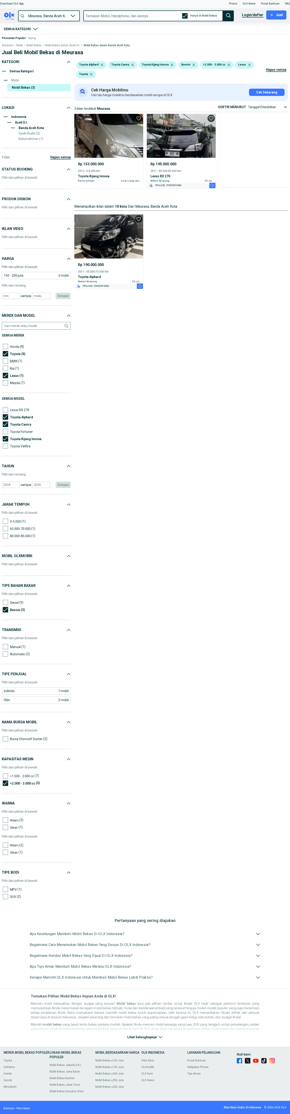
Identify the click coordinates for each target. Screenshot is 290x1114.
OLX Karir (147, 1073)
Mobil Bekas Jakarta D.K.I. (66, 1065)
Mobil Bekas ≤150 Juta (109, 1067)
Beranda (7, 45)
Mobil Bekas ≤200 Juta (109, 1073)
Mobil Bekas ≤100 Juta (109, 1060)
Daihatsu (9, 1067)
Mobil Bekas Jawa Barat (65, 1071)
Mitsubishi (10, 1086)
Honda (8, 1073)
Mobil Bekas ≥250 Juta (109, 1086)
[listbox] (102, 64)
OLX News (147, 1080)
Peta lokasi (23, 1108)
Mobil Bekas (33, 45)
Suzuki (8, 1080)
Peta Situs (147, 1060)
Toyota (8, 1060)
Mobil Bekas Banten (62, 1078)
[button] (12, 3)
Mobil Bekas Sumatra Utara (67, 1091)
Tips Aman (194, 1073)
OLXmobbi (147, 1067)
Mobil (19, 45)
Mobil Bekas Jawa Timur (65, 1084)
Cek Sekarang (266, 92)
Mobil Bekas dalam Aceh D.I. (62, 45)
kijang (32, 38)
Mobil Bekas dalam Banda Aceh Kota (107, 45)
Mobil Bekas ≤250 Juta (109, 1080)
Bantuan (9, 1108)
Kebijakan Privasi (197, 1067)
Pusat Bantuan (196, 1060)
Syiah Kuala (29, 133)
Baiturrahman (31, 139)
